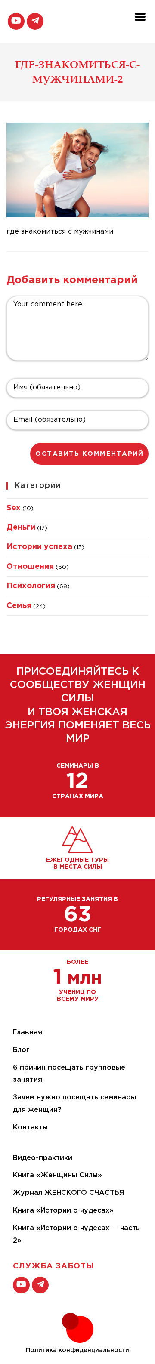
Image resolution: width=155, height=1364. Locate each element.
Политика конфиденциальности (77, 1350)
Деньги (20, 527)
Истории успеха (39, 546)
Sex (13, 508)
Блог (21, 1050)
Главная (27, 1032)
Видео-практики (42, 1158)
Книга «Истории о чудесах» (63, 1210)
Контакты (30, 1127)
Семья (18, 605)
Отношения (30, 566)
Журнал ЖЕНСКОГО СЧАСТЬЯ (68, 1193)
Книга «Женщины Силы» (57, 1175)
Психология (30, 586)
